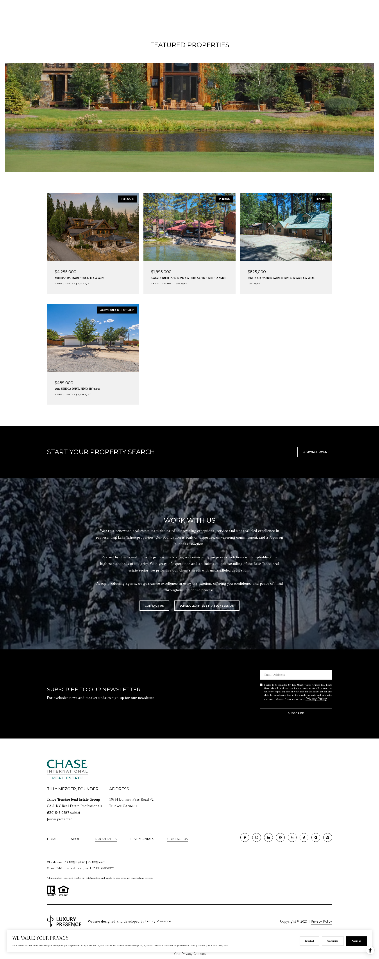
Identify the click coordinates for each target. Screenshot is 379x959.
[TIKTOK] (304, 837)
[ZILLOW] (327, 837)
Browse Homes (315, 452)
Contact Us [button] (154, 605)
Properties (106, 839)
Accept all (356, 940)
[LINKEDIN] (268, 837)
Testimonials (142, 839)
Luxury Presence (158, 921)
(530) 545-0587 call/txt (63, 813)
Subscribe (296, 713)
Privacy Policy (316, 699)
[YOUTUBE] (280, 837)
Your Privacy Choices (190, 954)
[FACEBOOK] (244, 837)
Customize (332, 940)
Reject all (309, 940)
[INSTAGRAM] (256, 837)
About (76, 839)
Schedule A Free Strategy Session (206, 605)
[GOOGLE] (315, 837)
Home (52, 839)
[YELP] (292, 837)
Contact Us (177, 839)
